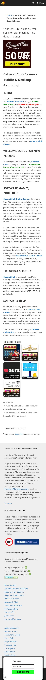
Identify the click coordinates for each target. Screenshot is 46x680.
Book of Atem (10, 631)
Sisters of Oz (9, 612)
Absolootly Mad (11, 602)
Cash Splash (9, 648)
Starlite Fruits (10, 655)
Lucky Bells (9, 638)
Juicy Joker (9, 615)
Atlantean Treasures (13, 605)
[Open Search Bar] (33, 3)
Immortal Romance (12, 619)
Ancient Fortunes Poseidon (16, 588)
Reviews (10, 402)
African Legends (11, 628)
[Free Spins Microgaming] (3, 3)
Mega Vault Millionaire (14, 595)
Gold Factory (9, 651)
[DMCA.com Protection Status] (11, 578)
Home (9, 15)
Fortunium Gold (11, 609)
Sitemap (8, 503)
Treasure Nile (10, 645)
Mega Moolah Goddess (14, 592)
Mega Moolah (10, 585)
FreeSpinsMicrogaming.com (16, 489)
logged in (19, 434)
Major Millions (10, 641)
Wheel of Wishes (11, 598)
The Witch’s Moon (12, 635)
